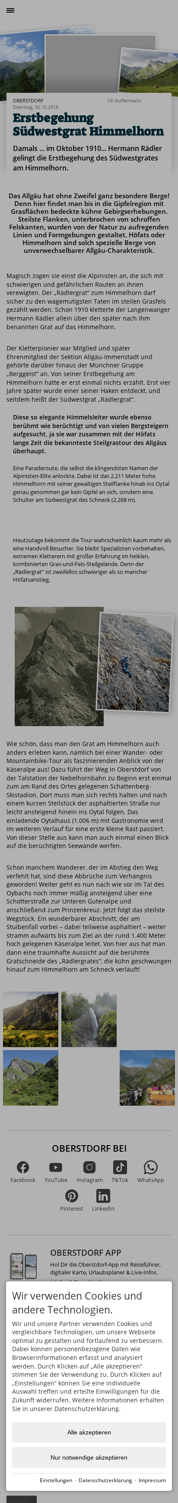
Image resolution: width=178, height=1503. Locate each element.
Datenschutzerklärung (105, 1480)
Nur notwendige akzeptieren (89, 1457)
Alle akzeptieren (89, 1432)
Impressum (152, 1480)
